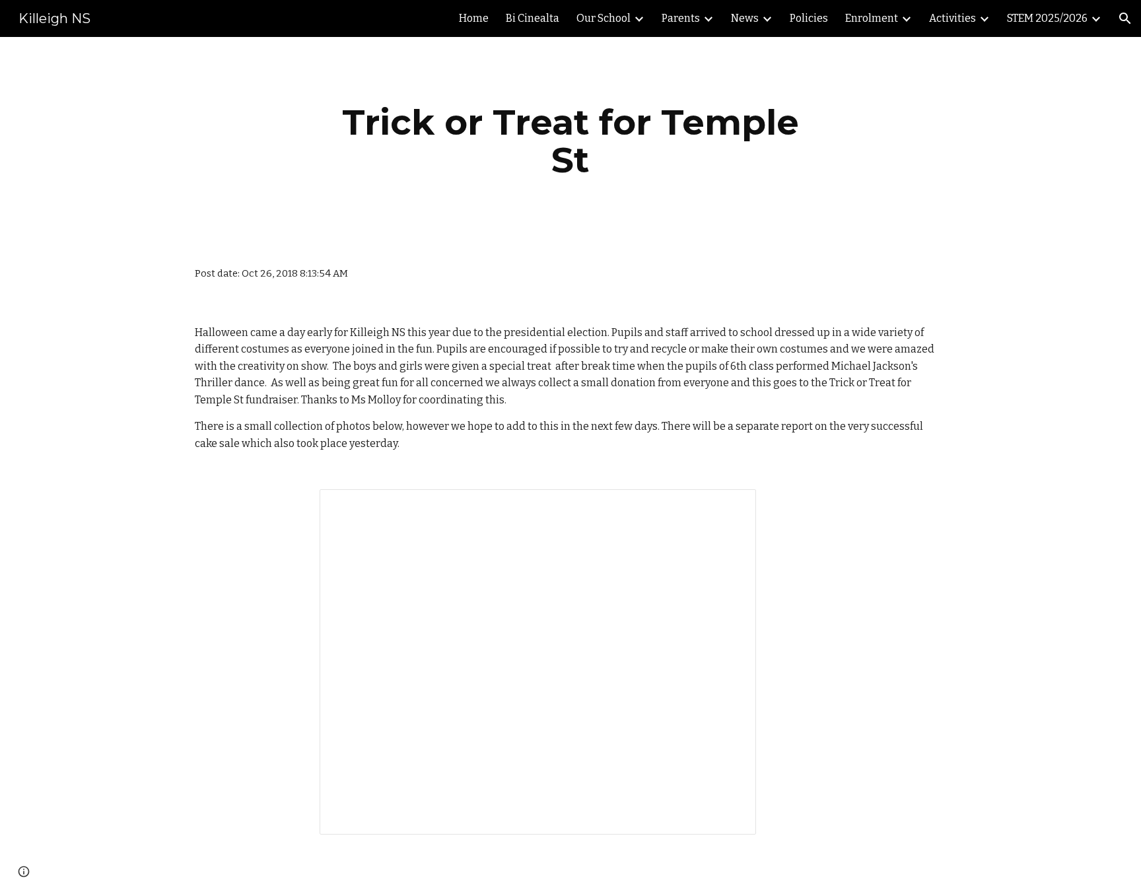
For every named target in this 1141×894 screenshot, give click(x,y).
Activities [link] (952, 18)
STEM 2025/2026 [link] (1047, 18)
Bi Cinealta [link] (532, 18)
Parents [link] (681, 18)
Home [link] (474, 18)
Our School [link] (603, 18)
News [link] (745, 18)
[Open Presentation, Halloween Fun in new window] (731, 506)
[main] (570, 141)
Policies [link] (809, 18)
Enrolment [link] (871, 18)
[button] (1125, 18)
